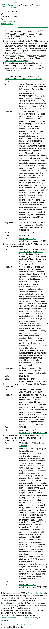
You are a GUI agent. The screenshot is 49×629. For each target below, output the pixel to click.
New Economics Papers (12, 5)
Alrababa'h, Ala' (18, 46)
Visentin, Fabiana (12, 38)
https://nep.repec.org (9, 606)
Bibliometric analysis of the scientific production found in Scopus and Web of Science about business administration (25, 65)
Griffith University (31, 618)
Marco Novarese (21, 608)
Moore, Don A (17, 51)
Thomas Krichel (29, 625)
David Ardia (23, 58)
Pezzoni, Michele (33, 36)
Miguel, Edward (38, 249)
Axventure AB (7, 24)
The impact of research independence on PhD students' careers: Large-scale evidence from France (24, 33)
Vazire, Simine (30, 51)
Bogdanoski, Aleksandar (36, 46)
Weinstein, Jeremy (33, 261)
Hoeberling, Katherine (25, 48)
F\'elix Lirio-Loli (34, 68)
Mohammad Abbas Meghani (16, 61)
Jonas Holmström (8, 21)
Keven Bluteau (35, 58)
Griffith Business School (11, 618)
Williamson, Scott (19, 53)
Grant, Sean (10, 48)
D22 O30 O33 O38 (26, 233)
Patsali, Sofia (19, 36)
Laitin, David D (34, 43)
